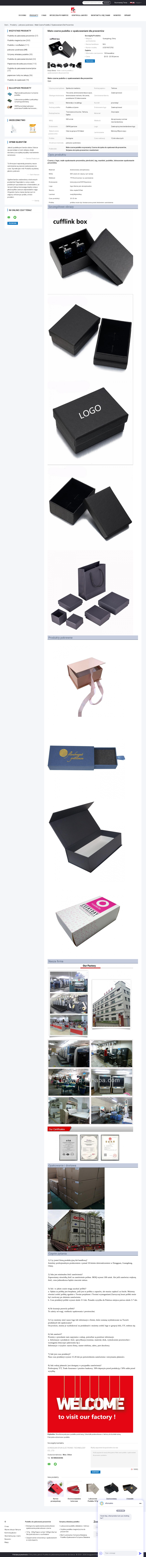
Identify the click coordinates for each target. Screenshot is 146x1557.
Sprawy (127, 15)
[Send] (140, 1553)
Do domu (22, 15)
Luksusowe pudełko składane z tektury (74, 1526)
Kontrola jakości (79, 15)
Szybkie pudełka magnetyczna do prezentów (72, 1530)
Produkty (34, 15)
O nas (44, 15)
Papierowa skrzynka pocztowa (19, 64)
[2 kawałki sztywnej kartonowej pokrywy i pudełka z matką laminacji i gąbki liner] (130, 1489)
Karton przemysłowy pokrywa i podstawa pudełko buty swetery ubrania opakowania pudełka (56, 1500)
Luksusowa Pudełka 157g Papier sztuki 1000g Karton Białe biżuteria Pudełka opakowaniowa (92, 1500)
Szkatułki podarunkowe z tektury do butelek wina (102, 1434)
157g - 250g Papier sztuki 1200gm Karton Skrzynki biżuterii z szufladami (41, 1533)
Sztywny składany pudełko (18, 54)
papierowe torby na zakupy (18, 75)
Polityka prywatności (20, 1555)
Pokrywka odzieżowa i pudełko (59, 1437)
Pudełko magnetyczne (16, 40)
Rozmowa (89, 61)
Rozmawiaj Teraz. (121, 3)
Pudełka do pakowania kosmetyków (21, 68)
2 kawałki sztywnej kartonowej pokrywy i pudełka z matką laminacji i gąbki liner (130, 1500)
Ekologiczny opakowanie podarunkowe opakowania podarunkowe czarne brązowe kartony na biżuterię (40, 1527)
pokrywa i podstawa (26, 25)
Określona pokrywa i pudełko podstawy (70, 1434)
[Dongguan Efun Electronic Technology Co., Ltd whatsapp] (16, 217)
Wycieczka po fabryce (59, 15)
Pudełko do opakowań (16, 80)
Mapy (7, 1542)
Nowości (117, 15)
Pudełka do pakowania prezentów (20, 36)
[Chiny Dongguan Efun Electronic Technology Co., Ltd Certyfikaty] (14, 128)
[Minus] (140, 1503)
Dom (6, 25)
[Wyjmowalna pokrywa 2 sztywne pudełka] (10, 94)
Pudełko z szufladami (15, 45)
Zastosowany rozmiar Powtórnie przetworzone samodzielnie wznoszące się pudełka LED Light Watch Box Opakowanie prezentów (111, 1500)
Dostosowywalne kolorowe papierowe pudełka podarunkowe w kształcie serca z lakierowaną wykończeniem (74, 1500)
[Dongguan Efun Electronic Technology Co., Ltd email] (10, 217)
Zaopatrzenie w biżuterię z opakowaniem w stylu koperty (41, 1539)
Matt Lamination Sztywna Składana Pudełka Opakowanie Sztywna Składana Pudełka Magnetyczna (75, 1536)
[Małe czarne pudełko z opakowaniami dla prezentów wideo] (61, 48)
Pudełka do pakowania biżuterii (19, 59)
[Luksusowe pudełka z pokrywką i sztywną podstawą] (10, 100)
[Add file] (100, 1553)
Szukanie (106, 3)
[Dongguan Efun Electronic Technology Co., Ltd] (73, 10)
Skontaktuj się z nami (100, 15)
